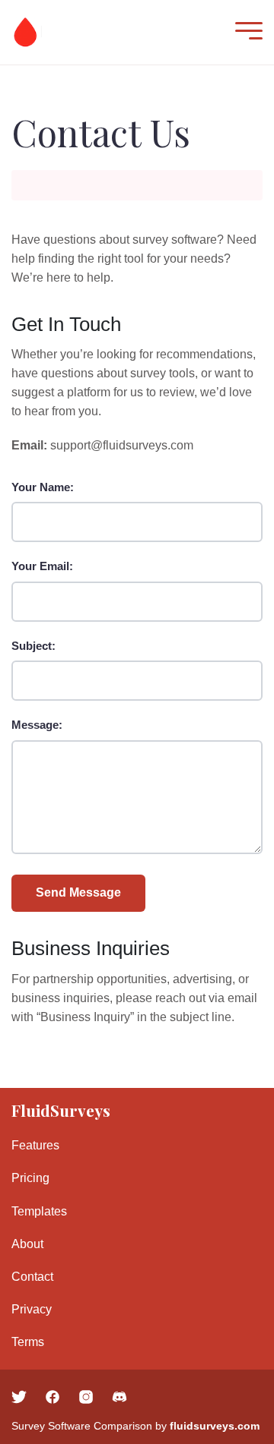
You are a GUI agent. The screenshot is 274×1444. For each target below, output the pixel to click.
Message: (36, 724)
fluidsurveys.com (215, 1426)
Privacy (31, 1309)
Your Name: (42, 487)
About (27, 1243)
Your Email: (42, 566)
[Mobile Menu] (245, 32)
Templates (39, 1211)
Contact (32, 1276)
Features (35, 1145)
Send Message (78, 892)
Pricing (30, 1177)
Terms (27, 1341)
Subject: (33, 645)
